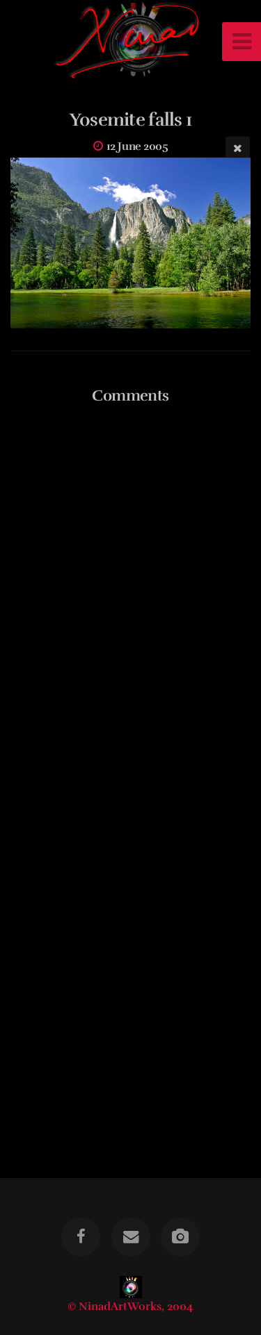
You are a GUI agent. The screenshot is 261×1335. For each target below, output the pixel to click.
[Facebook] (80, 1237)
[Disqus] (130, 595)
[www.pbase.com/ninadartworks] (180, 1237)
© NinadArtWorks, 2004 (130, 1306)
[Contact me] (130, 1237)
